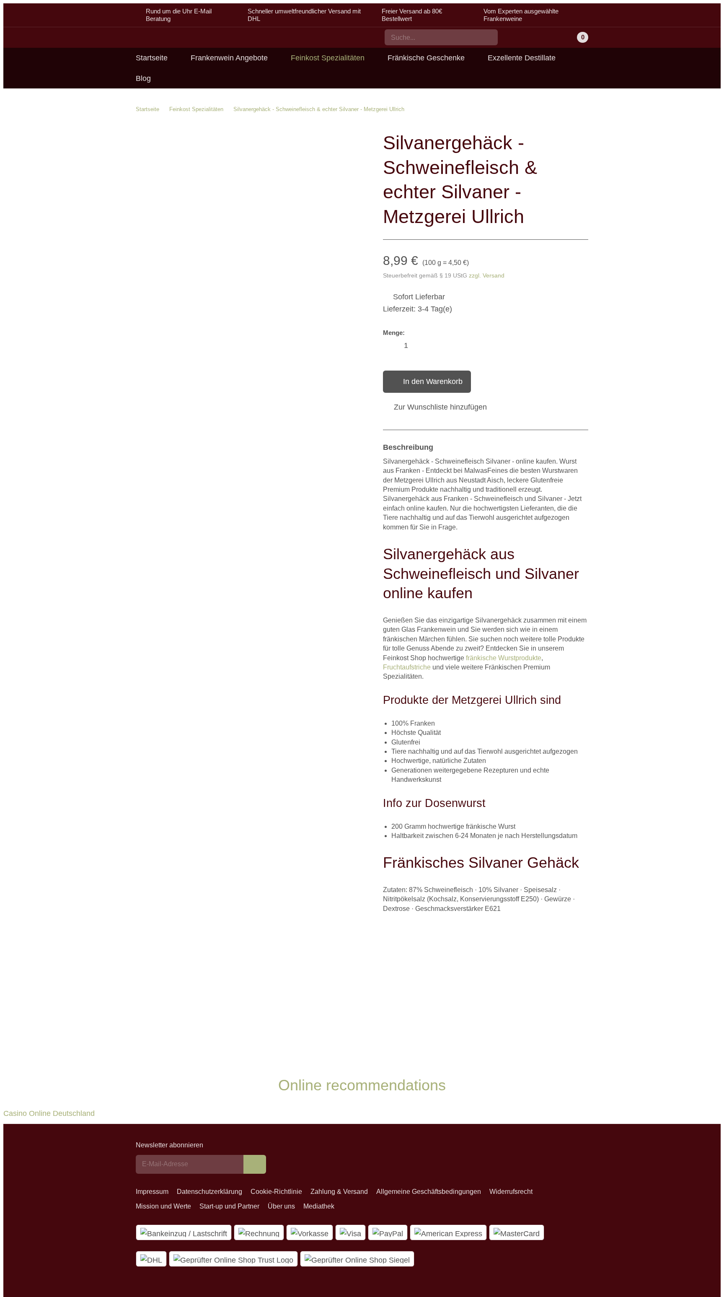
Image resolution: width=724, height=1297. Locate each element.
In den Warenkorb (433, 381)
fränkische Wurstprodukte (503, 657)
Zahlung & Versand (339, 1191)
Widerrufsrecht (511, 1191)
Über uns (281, 1206)
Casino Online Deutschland (49, 1113)
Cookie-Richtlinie (276, 1191)
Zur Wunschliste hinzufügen (440, 407)
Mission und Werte (163, 1206)
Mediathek (318, 1206)
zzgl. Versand (486, 275)
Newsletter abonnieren (169, 1145)
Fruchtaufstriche (407, 667)
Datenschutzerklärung (209, 1191)
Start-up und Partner (229, 1206)
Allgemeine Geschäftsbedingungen (428, 1191)
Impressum (152, 1191)
